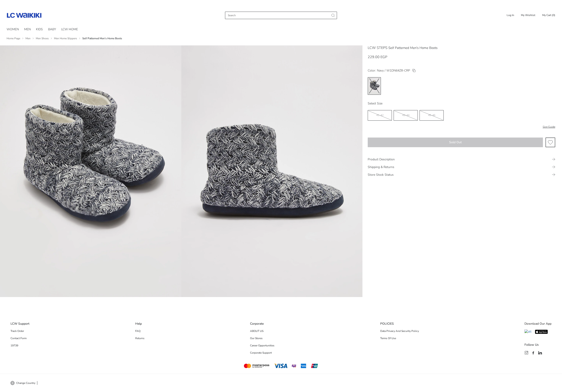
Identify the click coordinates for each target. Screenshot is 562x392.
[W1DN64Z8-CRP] (414, 70)
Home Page (13, 38)
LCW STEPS (377, 47)
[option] (374, 86)
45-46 (431, 115)
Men (28, 38)
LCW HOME (69, 29)
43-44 (405, 115)
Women (13, 29)
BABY (52, 29)
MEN (27, 29)
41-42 (380, 115)
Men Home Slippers (65, 38)
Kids (39, 29)
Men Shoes (42, 38)
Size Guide (549, 127)
